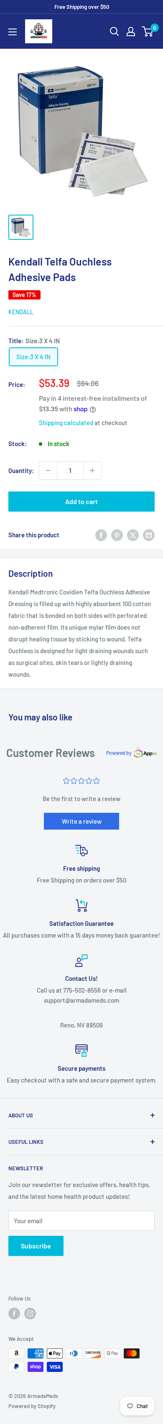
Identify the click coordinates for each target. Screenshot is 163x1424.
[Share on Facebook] (101, 534)
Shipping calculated (66, 422)
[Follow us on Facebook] (14, 1313)
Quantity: (21, 470)
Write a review (82, 821)
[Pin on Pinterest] (117, 534)
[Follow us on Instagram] (30, 1313)
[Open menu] (12, 32)
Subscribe (36, 1246)
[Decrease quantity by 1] (48, 470)
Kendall (20, 311)
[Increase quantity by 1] (92, 470)
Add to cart (81, 501)
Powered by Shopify (32, 1406)
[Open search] (114, 31)
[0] (148, 31)
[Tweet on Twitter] (133, 534)
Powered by (119, 753)
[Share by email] (149, 534)
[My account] (131, 31)
